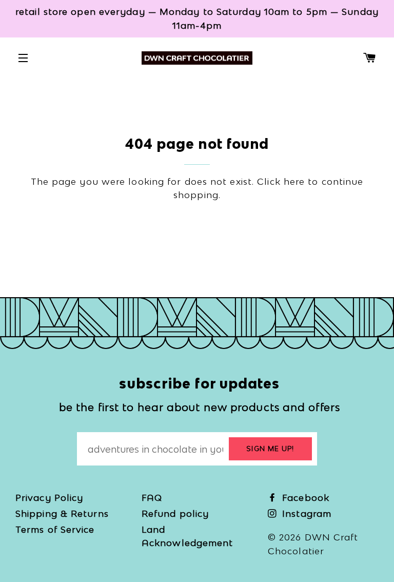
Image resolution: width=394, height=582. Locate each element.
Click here (281, 181)
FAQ (152, 497)
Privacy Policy (49, 497)
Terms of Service (55, 529)
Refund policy (175, 513)
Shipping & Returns (62, 513)
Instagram (305, 513)
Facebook (304, 497)
